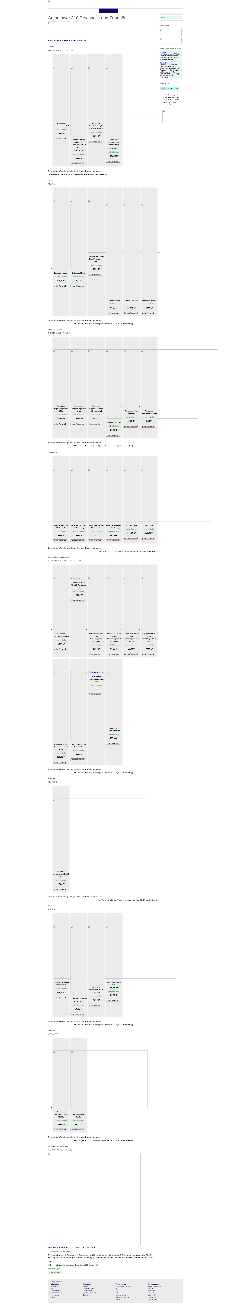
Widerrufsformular (56, 1293)
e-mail (170, 88)
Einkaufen (136, 11)
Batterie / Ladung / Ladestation (59, 557)
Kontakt (53, 1297)
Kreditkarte (151, 1291)
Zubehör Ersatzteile (108, 11)
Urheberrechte (88, 1291)
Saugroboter (80, 11)
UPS (117, 1291)
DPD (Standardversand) (123, 1286)
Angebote (123, 11)
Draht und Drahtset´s (55, 329)
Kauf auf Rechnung (154, 1286)
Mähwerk (51, 779)
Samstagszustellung (122, 1297)
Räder (50, 906)
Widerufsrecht (55, 1291)
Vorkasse (151, 1293)
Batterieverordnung (89, 1293)
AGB (52, 1288)
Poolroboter (68, 11)
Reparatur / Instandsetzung (58, 1146)
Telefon (163, 88)
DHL (117, 1293)
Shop (176, 88)
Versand (71, 174)
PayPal (150, 1288)
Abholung (119, 1299)
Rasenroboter (55, 11)
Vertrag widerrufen (57, 1282)
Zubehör (51, 47)
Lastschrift (151, 1295)
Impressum (54, 1286)
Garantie (86, 1295)
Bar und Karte (152, 1299)
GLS (117, 1288)
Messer (50, 180)
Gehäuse (51, 1031)
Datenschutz (55, 1295)
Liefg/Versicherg (88, 1288)
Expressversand (121, 1295)
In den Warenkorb (60, 139)
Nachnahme (152, 1297)
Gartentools (93, 11)
